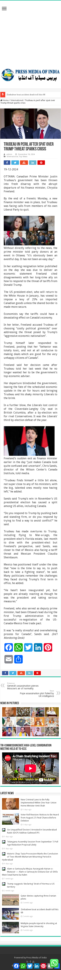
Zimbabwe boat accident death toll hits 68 (26, 94)
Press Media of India (36, 957)
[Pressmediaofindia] (30, 74)
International (17, 100)
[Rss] (27, 962)
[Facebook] (30, 962)
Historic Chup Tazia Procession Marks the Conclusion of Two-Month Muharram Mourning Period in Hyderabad (30, 856)
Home (5, 100)
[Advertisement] (30, 32)
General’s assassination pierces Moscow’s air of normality (22, 686)
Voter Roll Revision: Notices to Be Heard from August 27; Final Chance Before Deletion (40, 817)
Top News (23, 156)
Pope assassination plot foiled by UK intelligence (37, 693)
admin (9, 154)
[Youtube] (33, 962)
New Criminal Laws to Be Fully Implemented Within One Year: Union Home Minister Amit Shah (38, 802)
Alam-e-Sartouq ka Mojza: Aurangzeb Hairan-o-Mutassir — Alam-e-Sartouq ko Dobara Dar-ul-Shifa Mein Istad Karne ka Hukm (30, 871)
